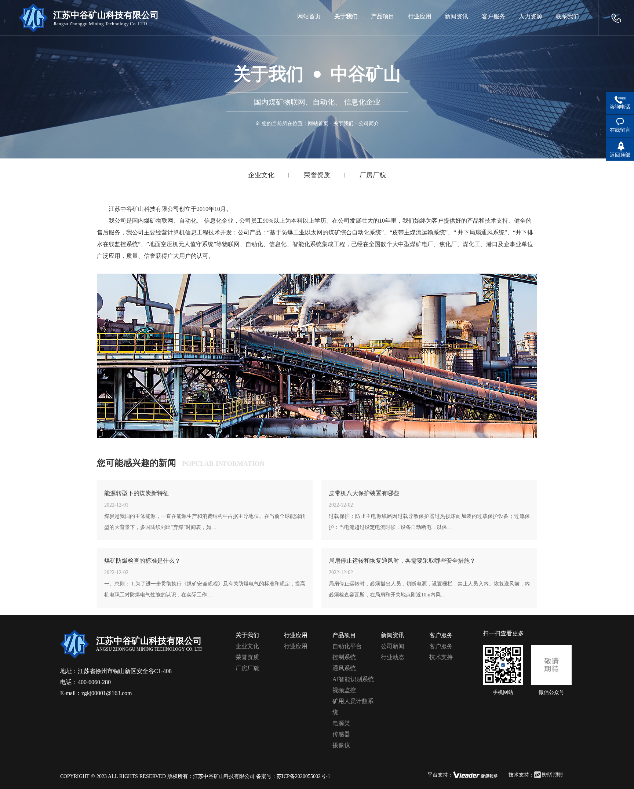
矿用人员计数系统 (353, 706)
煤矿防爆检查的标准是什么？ (142, 561)
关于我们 (343, 123)
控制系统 (344, 657)
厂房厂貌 (373, 175)
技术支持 (441, 657)
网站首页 (318, 123)
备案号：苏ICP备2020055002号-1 (293, 776)
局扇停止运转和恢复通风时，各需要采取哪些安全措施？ (402, 561)
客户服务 (441, 646)
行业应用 (295, 646)
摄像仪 (341, 745)
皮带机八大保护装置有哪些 (364, 493)
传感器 (341, 734)
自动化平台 (347, 646)
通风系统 (344, 668)
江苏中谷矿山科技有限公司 (224, 776)
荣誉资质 (317, 175)
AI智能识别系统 (353, 679)
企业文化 (261, 175)
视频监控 (344, 690)
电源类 (341, 723)
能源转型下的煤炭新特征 (136, 493)
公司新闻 (392, 646)
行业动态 (392, 657)
